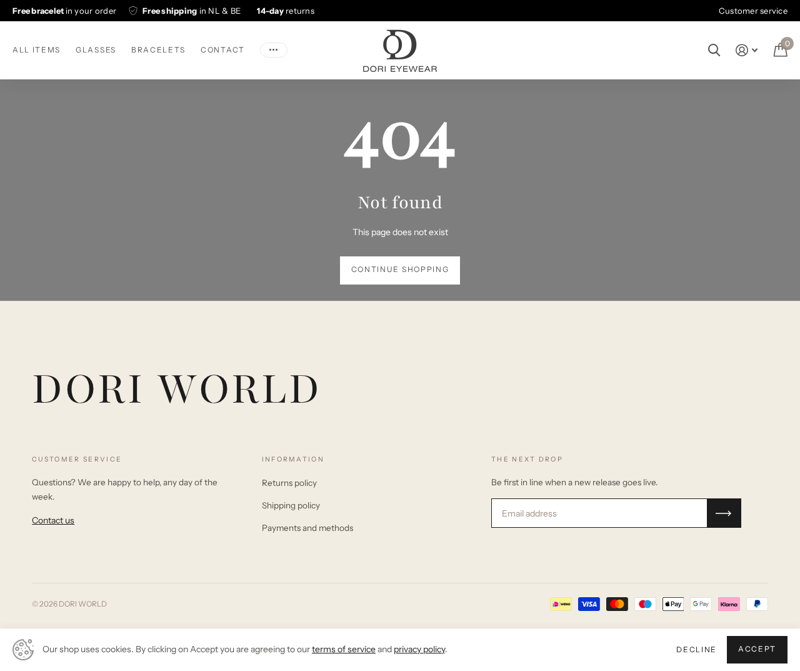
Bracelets (158, 49)
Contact (223, 49)
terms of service (344, 649)
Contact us (53, 520)
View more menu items (274, 50)
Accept (757, 648)
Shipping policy (291, 505)
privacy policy (419, 649)
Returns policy (289, 483)
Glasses (96, 49)
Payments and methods (307, 528)
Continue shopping (400, 269)
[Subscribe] (724, 513)
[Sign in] (746, 50)
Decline (696, 649)
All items (36, 49)
